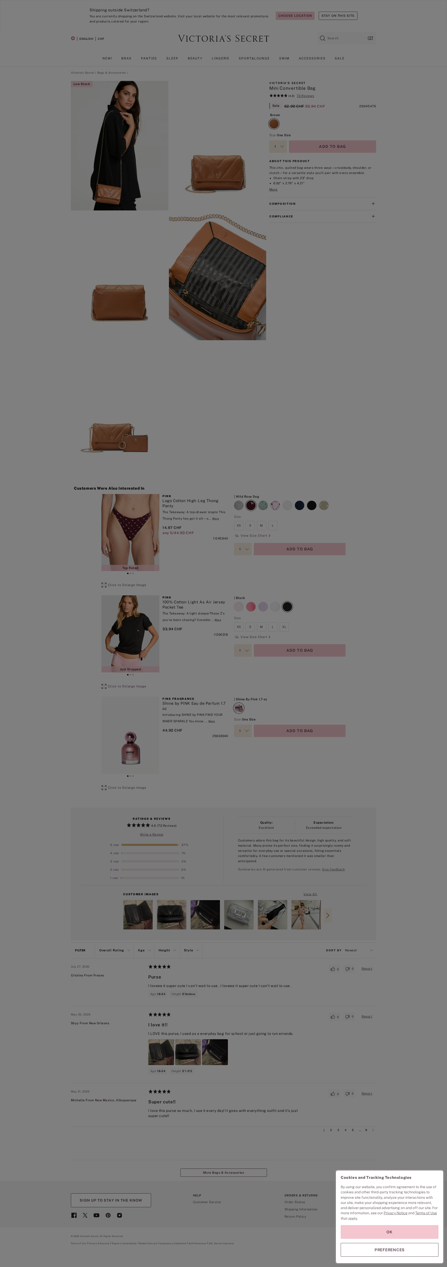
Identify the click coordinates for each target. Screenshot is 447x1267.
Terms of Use (426, 1213)
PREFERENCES (390, 1250)
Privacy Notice (395, 1213)
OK (389, 1232)
